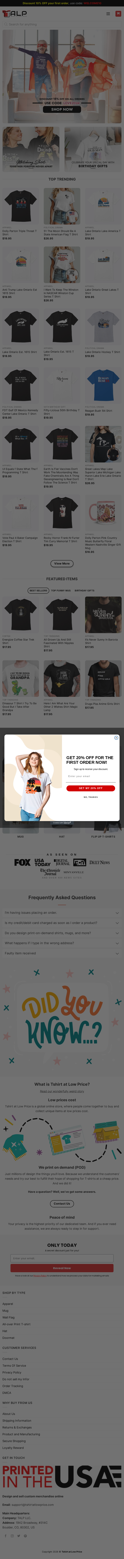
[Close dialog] (116, 738)
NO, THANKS (91, 797)
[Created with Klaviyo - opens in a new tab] (62, 822)
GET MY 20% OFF (91, 788)
